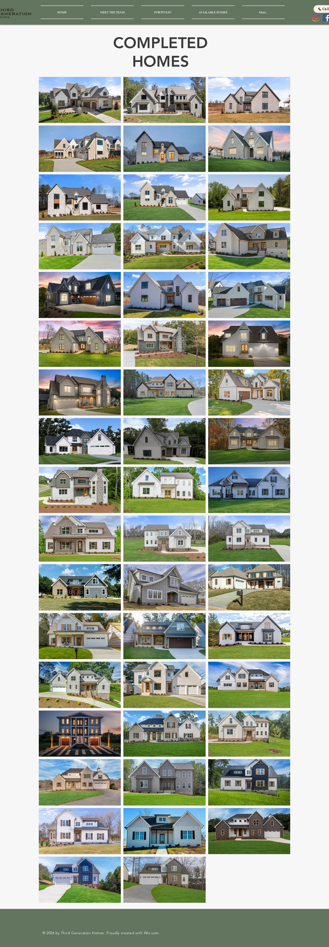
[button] (163, 12)
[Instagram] (316, 17)
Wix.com (151, 933)
